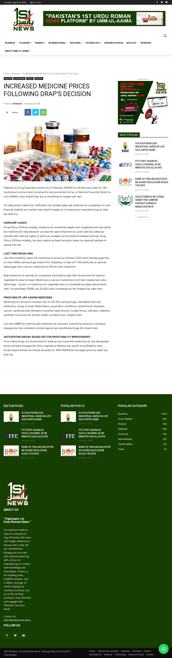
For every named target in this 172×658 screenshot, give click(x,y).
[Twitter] (162, 2)
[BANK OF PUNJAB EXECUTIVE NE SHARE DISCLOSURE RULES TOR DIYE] (125, 182)
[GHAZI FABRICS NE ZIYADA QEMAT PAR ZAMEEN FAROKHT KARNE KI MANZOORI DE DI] (125, 200)
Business (16, 73)
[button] (165, 35)
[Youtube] (166, 2)
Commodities (19, 78)
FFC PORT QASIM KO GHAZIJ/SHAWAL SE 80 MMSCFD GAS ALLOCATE (148, 164)
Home (7, 73)
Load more (142, 217)
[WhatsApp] (43, 112)
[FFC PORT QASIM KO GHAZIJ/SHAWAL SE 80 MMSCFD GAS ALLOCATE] (125, 165)
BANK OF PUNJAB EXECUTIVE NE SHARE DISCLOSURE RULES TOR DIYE (151, 182)
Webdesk (17, 103)
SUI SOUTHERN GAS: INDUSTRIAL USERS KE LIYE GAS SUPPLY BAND (150, 146)
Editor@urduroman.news (17, 620)
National (38, 78)
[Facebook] (157, 2)
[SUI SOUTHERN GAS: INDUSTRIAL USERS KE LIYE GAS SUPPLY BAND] (125, 147)
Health (30, 78)
